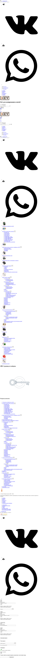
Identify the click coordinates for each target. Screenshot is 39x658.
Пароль (1, 609)
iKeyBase (4, 134)
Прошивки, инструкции (6, 505)
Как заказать (4, 93)
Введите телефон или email (4, 615)
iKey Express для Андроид (6, 509)
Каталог (4, 123)
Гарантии (3, 130)
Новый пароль (2, 643)
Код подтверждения (3, 625)
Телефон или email (3, 603)
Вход (2, 107)
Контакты (3, 91)
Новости (3, 506)
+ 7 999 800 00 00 (4, 136)
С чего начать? (5, 87)
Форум (3, 92)
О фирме (3, 90)
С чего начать (4, 504)
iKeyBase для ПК (5, 508)
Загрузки (4, 86)
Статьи (3, 507)
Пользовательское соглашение (7, 503)
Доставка (3, 129)
